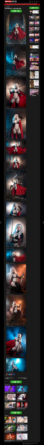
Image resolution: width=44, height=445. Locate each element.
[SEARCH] (38, 1)
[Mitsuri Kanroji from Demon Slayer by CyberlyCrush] (31, 29)
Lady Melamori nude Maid (8, 408)
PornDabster (23, 443)
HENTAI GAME (34, 4)
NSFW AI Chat (18, 3)
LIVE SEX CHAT (31, 4)
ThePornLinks (37, 443)
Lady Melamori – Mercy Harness (21, 408)
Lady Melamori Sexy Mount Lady (21, 400)
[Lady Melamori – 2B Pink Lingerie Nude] (10, 397)
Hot (17, 425)
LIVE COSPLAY (6, 3)
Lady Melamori (18, 399)
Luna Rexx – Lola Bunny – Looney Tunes (31, 37)
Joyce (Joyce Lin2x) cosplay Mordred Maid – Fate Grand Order (10, 440)
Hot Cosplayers (29, 3)
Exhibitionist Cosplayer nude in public (10, 423)
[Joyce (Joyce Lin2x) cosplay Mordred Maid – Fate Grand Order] (10, 437)
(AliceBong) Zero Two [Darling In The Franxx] (37, 25)
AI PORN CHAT (27, 4)
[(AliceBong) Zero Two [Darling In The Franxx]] (37, 23)
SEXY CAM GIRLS (35, 3)
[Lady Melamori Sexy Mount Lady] (22, 397)
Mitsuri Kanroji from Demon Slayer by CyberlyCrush (31, 32)
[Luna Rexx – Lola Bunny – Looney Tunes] (31, 35)
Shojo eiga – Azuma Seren (20, 423)
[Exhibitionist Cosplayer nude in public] (10, 420)
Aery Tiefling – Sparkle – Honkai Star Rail (31, 42)
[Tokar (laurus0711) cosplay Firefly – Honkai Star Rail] (22, 428)
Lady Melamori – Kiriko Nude (20, 392)
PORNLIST (8, 4)
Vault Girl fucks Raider (31, 19)
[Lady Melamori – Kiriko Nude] (22, 389)
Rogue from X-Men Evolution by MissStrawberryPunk (37, 20)
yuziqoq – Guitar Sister (20, 440)
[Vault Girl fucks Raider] (31, 17)
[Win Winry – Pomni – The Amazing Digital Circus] (37, 40)
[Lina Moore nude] (37, 35)
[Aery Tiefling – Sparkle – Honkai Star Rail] (31, 40)
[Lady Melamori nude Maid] (10, 405)
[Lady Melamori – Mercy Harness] (22, 405)
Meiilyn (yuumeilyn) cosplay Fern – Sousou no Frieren (9, 432)
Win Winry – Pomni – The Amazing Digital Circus (37, 42)
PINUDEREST (19, 4)
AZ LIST (32, 3)
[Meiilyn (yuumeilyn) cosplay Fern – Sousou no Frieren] (10, 428)
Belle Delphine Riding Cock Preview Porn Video (31, 25)
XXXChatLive (28, 443)
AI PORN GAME (16, 4)
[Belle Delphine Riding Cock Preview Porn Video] (31, 23)
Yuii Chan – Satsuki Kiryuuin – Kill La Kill (36, 30)
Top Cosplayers (25, 3)
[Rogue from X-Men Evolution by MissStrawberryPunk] (37, 17)
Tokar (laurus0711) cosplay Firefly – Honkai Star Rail (21, 432)
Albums (21, 3)
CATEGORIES (15, 3)
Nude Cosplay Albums (7, 391)
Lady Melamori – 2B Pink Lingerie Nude (10, 400)
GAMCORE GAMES (12, 4)
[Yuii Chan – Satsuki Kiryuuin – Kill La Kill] (37, 28)
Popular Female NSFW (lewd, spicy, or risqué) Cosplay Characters (34, 51)
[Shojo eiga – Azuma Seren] (22, 420)
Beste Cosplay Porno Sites (32, 443)
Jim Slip (26, 443)
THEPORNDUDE (23, 4)
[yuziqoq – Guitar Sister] (22, 437)
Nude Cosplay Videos (11, 3)
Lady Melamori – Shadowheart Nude (10, 392)
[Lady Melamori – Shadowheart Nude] (10, 389)
